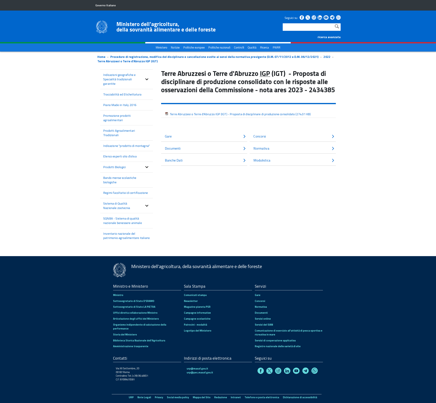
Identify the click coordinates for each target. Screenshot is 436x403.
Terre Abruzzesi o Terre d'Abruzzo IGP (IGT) (127, 61)
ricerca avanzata (329, 37)
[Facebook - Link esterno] (302, 17)
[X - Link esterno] (308, 17)
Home (101, 56)
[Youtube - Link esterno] (326, 17)
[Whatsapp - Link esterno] (338, 17)
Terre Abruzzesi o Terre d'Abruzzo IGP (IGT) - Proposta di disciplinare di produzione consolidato (240, 114)
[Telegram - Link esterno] (332, 17)
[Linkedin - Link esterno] (320, 17)
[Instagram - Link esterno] (314, 17)
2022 (326, 56)
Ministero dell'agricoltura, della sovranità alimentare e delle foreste (166, 26)
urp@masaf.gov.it (197, 368)
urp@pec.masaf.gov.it (200, 372)
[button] (147, 79)
